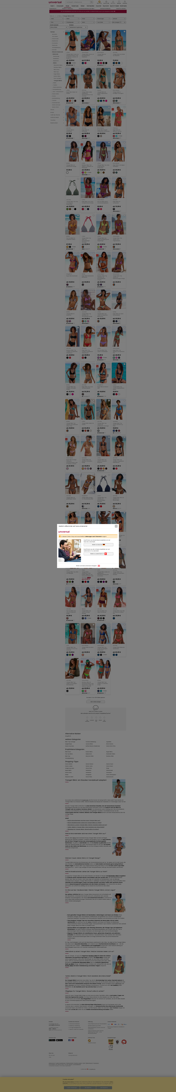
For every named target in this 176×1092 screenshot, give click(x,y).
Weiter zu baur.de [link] (97, 544)
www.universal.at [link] (87, 565)
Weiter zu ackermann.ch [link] (97, 553)
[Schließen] (116, 526)
